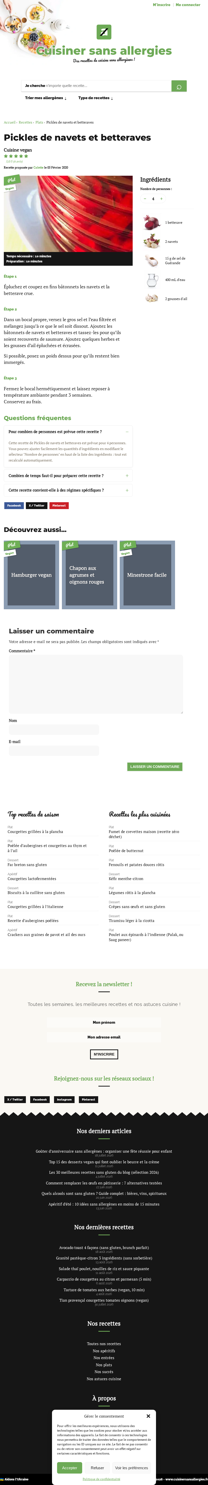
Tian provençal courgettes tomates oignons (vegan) (104, 1300)
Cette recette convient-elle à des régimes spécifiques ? (56, 490)
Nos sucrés (104, 1371)
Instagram (64, 1099)
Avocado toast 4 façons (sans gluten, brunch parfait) (104, 1247)
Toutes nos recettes (104, 1343)
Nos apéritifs (104, 1350)
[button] (148, 1416)
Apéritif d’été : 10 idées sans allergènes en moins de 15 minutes (104, 1204)
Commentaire (22, 650)
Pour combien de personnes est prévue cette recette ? (55, 431)
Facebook (14, 505)
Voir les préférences (131, 1468)
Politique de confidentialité (101, 1479)
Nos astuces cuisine (104, 1378)
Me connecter (188, 5)
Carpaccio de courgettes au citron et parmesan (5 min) (104, 1279)
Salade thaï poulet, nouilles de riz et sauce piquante (104, 1268)
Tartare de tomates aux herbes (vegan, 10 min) (104, 1289)
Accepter (69, 1468)
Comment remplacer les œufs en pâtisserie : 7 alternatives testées (104, 1182)
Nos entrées (104, 1357)
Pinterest (59, 505)
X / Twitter (36, 505)
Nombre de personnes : (156, 189)
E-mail (15, 741)
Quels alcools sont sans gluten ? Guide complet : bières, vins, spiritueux (104, 1193)
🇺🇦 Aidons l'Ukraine (14, 1479)
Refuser (97, 1468)
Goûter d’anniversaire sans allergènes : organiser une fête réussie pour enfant (104, 1151)
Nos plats (104, 1364)
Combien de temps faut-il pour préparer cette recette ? (56, 475)
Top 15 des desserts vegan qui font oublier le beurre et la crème (104, 1161)
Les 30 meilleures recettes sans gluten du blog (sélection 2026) (104, 1172)
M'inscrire (161, 5)
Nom (13, 720)
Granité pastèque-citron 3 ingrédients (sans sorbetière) (104, 1257)
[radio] (6, 156)
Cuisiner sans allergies (104, 50)
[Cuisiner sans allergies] (104, 32)
